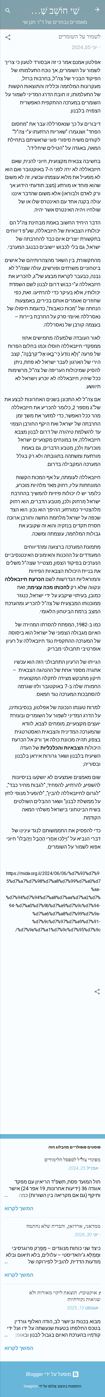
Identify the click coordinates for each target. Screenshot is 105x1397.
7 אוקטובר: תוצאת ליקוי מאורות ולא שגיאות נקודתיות (65, 1296)
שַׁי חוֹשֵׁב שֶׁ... (55, 10)
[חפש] (7, 11)
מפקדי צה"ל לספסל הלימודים (72, 1159)
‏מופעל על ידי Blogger (49, 1374)
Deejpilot (31, 1386)
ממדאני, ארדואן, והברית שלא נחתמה (63, 1226)
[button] (7, 38)
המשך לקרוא (18, 1208)
